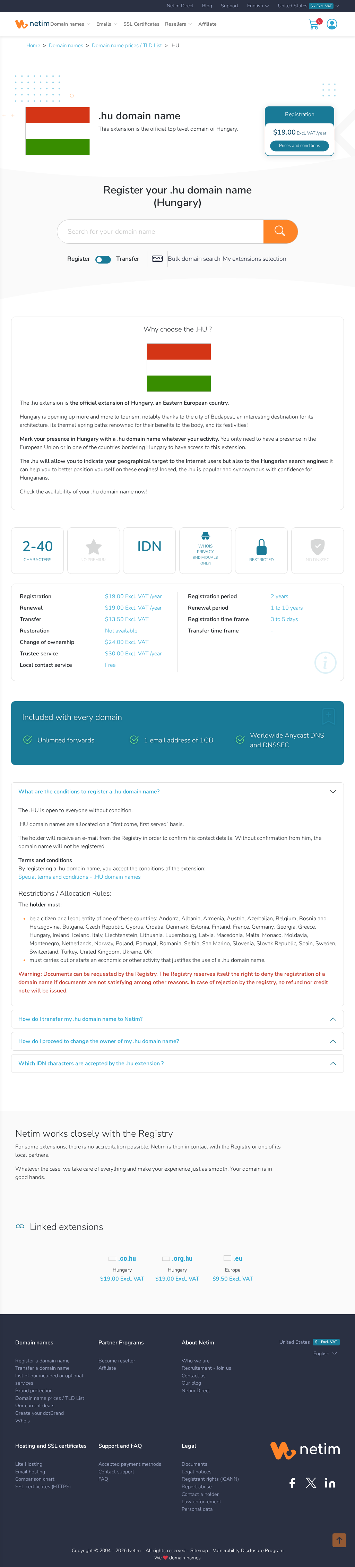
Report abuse (197, 1486)
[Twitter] (311, 1483)
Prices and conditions (299, 146)
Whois (22, 1420)
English (255, 6)
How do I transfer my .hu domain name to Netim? (80, 1019)
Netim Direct (180, 5)
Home (33, 45)
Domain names (66, 45)
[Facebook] (292, 1483)
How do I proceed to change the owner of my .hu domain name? (98, 1041)
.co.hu (127, 1258)
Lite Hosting (28, 1464)
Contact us (194, 1375)
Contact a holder (200, 1494)
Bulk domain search (194, 259)
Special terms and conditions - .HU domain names (79, 877)
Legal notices (196, 1471)
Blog (207, 5)
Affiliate (207, 23)
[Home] (32, 24)
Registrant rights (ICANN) (210, 1478)
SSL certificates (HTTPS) (43, 1486)
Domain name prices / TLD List (127, 45)
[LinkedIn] (330, 1483)
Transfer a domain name (42, 1367)
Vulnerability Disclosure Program (248, 1550)
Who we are (196, 1360)
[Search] (280, 231)
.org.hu (182, 1258)
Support (230, 5)
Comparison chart (34, 1478)
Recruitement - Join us (206, 1367)
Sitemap (199, 1550)
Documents (194, 1464)
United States (305, 6)
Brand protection (34, 1390)
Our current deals (34, 1405)
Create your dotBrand (39, 1413)
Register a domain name (42, 1360)
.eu (237, 1258)
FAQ (103, 1478)
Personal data (197, 1509)
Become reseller (116, 1360)
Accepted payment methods (129, 1464)
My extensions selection (254, 259)
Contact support (116, 1471)
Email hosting (30, 1471)
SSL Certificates (141, 23)
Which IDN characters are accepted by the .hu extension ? (91, 1063)
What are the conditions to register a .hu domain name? (88, 791)
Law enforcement (201, 1501)
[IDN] (157, 259)
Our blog (191, 1382)
